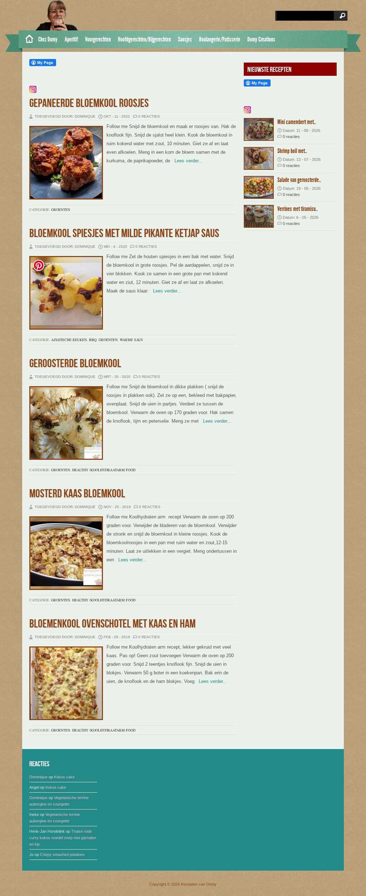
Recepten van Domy (199, 884)
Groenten (60, 209)
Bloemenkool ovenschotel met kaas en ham (112, 624)
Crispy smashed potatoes (62, 854)
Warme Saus (131, 339)
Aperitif (71, 39)
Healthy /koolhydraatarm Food (103, 469)
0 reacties (149, 116)
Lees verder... (186, 160)
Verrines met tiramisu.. (297, 209)
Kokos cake (64, 777)
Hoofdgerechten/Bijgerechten (144, 39)
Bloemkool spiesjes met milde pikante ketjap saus (124, 234)
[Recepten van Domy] (27, 39)
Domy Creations (261, 39)
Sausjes (185, 39)
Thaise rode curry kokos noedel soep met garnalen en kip (62, 837)
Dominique (38, 777)
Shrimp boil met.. (292, 151)
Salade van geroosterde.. (299, 180)
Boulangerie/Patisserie (219, 39)
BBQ (93, 339)
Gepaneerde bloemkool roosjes (89, 103)
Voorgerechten (98, 39)
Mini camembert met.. (296, 122)
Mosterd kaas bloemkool (77, 494)
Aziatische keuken (69, 339)
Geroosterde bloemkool (75, 364)
